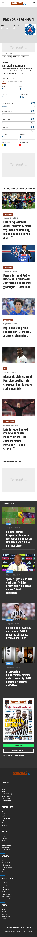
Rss (3, 860)
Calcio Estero (6, 798)
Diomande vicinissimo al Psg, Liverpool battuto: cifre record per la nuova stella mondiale (17, 383)
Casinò (4, 919)
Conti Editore (6, 850)
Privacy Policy (6, 896)
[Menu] (3, 3)
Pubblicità (5, 909)
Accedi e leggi (19, 755)
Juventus (9, 571)
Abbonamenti (6, 863)
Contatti (4, 883)
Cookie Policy (6, 892)
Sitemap (4, 872)
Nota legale (5, 889)
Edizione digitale (7, 867)
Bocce (4, 823)
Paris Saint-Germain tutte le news (12, 461)
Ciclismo (4, 816)
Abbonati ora (18, 745)
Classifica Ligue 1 (8, 54)
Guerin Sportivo (7, 845)
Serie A (9, 524)
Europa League (6, 796)
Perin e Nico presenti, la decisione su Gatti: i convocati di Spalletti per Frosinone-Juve (18, 633)
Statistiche (25, 57)
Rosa (9, 57)
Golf (3, 820)
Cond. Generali (6, 899)
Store (3, 869)
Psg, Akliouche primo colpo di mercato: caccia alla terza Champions (17, 332)
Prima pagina (6, 865)
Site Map (4, 914)
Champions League (9, 421)
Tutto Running (6, 818)
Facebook (9, 927)
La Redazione (6, 885)
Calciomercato (8, 214)
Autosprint (5, 838)
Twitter (22, 927)
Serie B (4, 791)
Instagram (16, 927)
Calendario (16, 57)
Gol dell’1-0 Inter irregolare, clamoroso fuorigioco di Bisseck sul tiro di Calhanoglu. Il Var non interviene (19, 539)
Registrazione (6, 912)
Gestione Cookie (7, 894)
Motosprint (5, 843)
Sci (3, 811)
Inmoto (4, 840)
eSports (4, 825)
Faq (3, 887)
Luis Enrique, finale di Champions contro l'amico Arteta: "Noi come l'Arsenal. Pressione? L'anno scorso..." (16, 439)
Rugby (4, 814)
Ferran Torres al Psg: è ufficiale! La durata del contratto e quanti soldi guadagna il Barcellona (17, 281)
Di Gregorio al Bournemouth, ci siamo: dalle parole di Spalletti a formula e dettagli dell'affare (18, 678)
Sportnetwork (6, 847)
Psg (5, 369)
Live (3, 787)
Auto (3, 836)
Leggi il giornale (19, 751)
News (4, 57)
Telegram (28, 927)
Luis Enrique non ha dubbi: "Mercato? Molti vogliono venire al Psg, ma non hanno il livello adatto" (17, 230)
